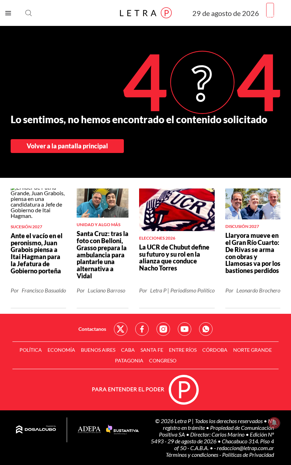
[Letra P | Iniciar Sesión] (270, 10)
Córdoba (214, 350)
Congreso (162, 360)
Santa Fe (152, 350)
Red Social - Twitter (120, 329)
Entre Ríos (183, 350)
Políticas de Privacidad (248, 454)
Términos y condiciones (192, 454)
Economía (61, 350)
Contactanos (92, 329)
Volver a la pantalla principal (67, 146)
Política (31, 350)
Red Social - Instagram (163, 329)
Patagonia (129, 360)
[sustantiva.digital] (122, 430)
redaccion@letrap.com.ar (245, 447)
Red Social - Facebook (142, 329)
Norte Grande (252, 350)
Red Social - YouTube (184, 329)
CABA (128, 350)
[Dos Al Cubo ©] (36, 430)
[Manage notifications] (274, 422)
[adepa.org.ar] (89, 430)
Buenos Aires (98, 350)
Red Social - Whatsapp (205, 329)
